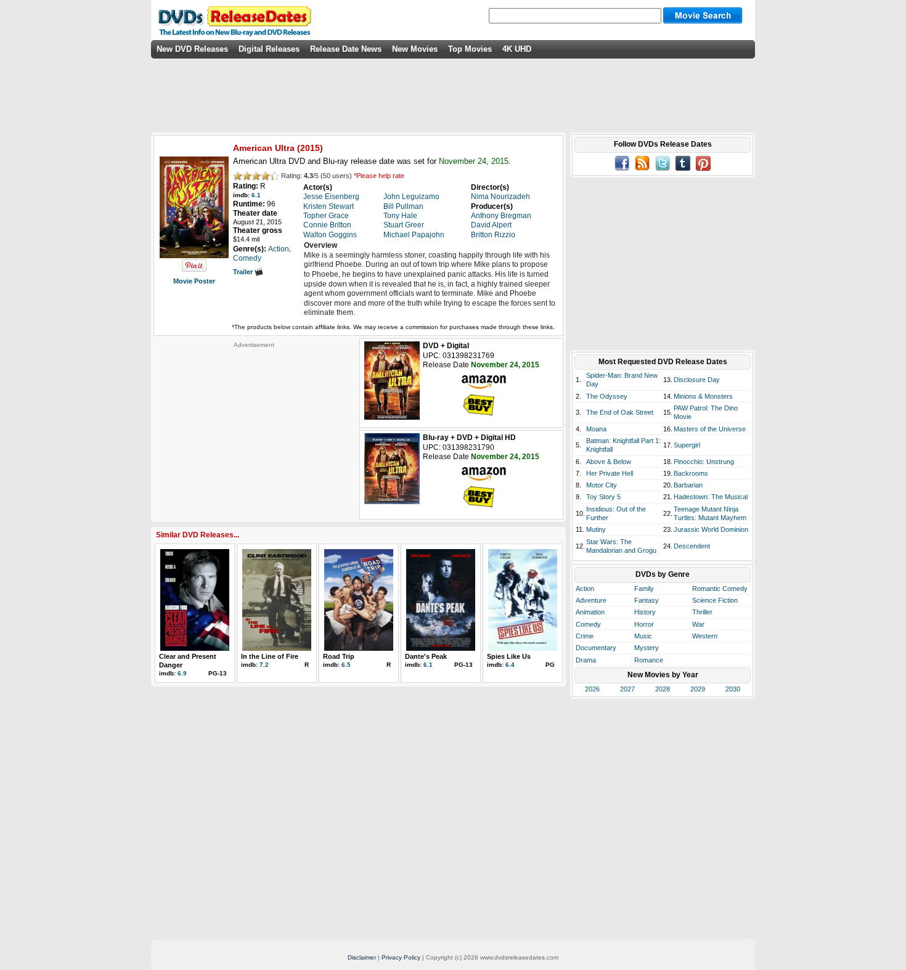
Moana (596, 429)
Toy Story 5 (603, 496)
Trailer (244, 271)
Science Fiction (715, 600)
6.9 (182, 673)
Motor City (601, 485)
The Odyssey (606, 396)
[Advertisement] (253, 426)
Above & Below (608, 461)
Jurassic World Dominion (711, 529)
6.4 (510, 664)
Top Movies (470, 49)
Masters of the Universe (710, 429)
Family (644, 588)
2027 (627, 689)
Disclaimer (362, 957)
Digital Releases (269, 49)
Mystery (646, 647)
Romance (648, 660)
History (645, 612)
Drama (586, 660)
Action (585, 588)
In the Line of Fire (269, 656)
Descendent (692, 546)
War (698, 624)
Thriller (702, 612)
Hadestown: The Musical (711, 496)
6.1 (256, 195)
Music (643, 636)
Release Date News (346, 49)
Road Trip (338, 656)
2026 (592, 689)
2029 (697, 689)
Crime (585, 636)
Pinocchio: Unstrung (704, 461)
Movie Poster (194, 281)
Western (704, 636)
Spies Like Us (509, 656)
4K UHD (516, 49)
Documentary (596, 647)
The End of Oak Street (619, 412)
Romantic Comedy (720, 588)
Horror (644, 624)
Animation (590, 612)
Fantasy (646, 600)
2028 (662, 689)
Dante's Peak (426, 656)
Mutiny (596, 529)
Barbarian (688, 485)
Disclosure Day (697, 379)
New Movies (415, 49)
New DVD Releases (192, 49)
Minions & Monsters (703, 396)
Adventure (591, 600)
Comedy (588, 624)
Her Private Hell (609, 473)
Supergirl (687, 445)
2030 (732, 689)
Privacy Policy (401, 957)
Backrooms (691, 473)
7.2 (264, 664)
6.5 (346, 664)
